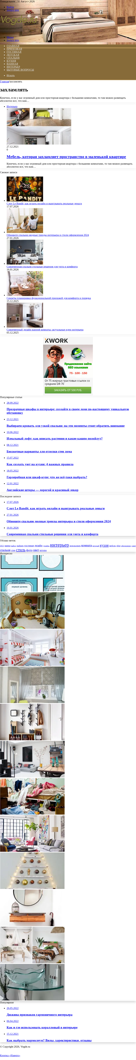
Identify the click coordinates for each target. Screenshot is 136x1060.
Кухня (11, 60)
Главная (4, 81)
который (96, 546)
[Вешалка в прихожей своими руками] (32, 739)
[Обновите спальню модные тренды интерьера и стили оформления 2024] (25, 232)
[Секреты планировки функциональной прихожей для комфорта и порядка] (25, 295)
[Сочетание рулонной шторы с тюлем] (32, 702)
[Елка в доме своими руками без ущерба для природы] (32, 888)
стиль (21, 550)
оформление (126, 546)
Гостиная (14, 51)
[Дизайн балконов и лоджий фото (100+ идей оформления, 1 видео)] (32, 627)
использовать (75, 546)
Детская (13, 54)
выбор (13, 546)
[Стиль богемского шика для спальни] (32, 962)
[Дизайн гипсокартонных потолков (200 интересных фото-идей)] (32, 590)
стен (13, 550)
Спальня (13, 57)
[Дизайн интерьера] (19, 31)
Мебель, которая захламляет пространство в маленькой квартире (66, 156)
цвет (36, 550)
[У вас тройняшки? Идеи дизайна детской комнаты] (32, 665)
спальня (5, 550)
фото (29, 550)
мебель (112, 546)
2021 (2, 546)
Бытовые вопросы (20, 69)
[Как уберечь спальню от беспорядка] (32, 813)
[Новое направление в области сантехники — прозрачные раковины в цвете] (32, 999)
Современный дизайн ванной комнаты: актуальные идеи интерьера (45, 329)
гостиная (29, 545)
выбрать (20, 546)
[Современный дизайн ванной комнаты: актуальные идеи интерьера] (25, 326)
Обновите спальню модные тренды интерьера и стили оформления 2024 (48, 235)
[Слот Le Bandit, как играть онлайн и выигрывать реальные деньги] (25, 200)
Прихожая (14, 48)
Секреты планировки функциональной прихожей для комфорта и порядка (49, 298)
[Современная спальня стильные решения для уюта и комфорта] (25, 263)
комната (86, 545)
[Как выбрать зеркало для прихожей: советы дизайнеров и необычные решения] (31, 925)
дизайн (38, 545)
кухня (104, 545)
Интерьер (13, 66)
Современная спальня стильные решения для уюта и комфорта (42, 266)
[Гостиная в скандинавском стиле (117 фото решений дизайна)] (32, 776)
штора (43, 550)
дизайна (46, 546)
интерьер (59, 544)
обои (118, 546)
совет (134, 546)
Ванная (12, 63)
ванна (7, 545)
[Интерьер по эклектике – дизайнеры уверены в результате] (32, 850)
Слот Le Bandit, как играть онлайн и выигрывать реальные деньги (44, 203)
